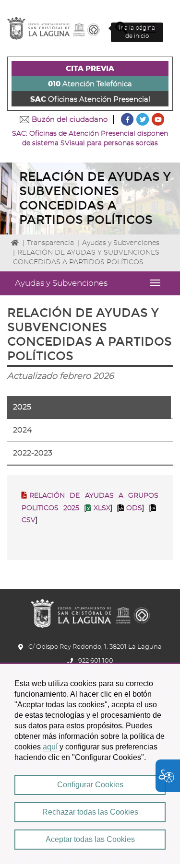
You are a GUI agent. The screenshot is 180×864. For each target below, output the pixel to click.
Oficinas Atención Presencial (90, 99)
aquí (50, 747)
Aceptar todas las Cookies (90, 839)
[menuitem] (90, 68)
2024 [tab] (22, 430)
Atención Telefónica (90, 84)
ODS (134, 508)
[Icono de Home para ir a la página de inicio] (90, 610)
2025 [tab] (22, 407)
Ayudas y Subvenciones (120, 243)
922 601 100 (95, 661)
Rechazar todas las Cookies (90, 812)
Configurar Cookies (90, 785)
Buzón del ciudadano (70, 119)
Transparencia (50, 243)
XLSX (102, 508)
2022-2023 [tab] (32, 453)
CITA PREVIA (90, 68)
